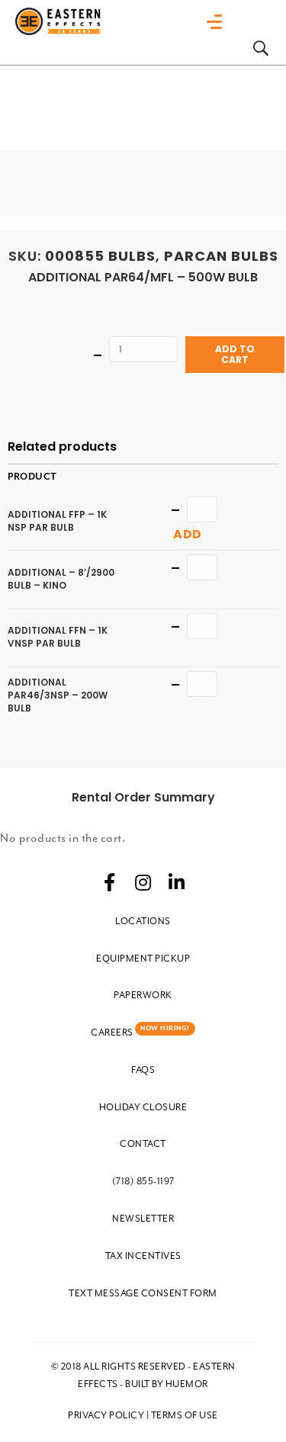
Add (187, 534)
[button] (110, 882)
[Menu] (218, 22)
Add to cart (235, 354)
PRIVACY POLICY (106, 1415)
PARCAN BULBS (221, 255)
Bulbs (132, 255)
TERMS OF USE (184, 1415)
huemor (186, 1384)
